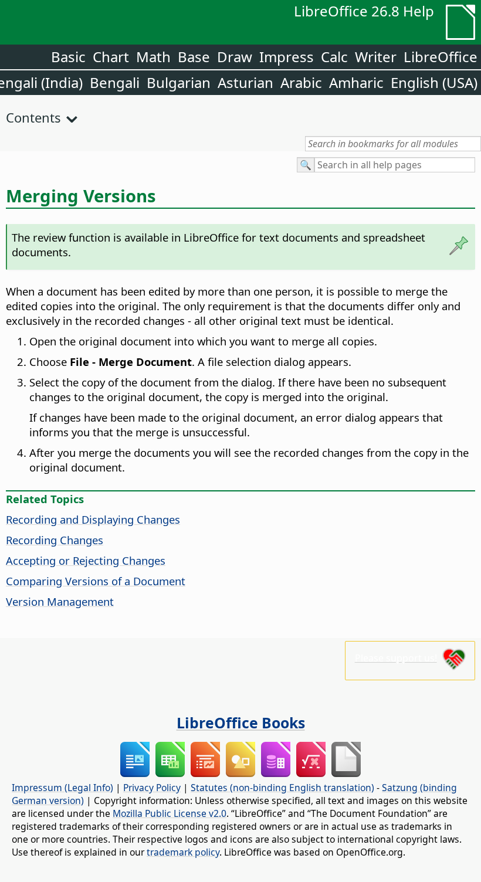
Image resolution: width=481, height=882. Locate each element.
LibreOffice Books (241, 722)
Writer (376, 56)
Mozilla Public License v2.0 (169, 813)
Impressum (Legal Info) (62, 787)
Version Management (60, 601)
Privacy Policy (152, 787)
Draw (234, 56)
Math (153, 56)
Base (194, 56)
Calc (334, 56)
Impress (286, 56)
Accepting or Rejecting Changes (85, 560)
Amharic (356, 82)
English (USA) (434, 82)
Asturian (245, 82)
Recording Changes (54, 539)
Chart (111, 56)
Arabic (301, 82)
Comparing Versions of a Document (95, 581)
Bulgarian (179, 82)
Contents (33, 117)
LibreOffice (440, 56)
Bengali (115, 82)
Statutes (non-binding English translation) (282, 787)
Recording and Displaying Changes (93, 519)
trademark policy (183, 852)
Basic (68, 56)
